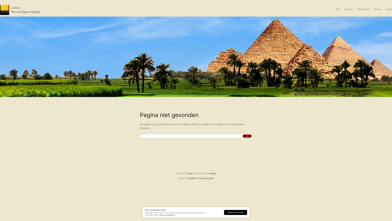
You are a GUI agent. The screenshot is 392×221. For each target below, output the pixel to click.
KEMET (16, 8)
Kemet (191, 173)
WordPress (192, 178)
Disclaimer (213, 173)
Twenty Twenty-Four (206, 178)
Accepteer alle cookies (235, 212)
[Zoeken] (247, 136)
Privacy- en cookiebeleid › (167, 215)
